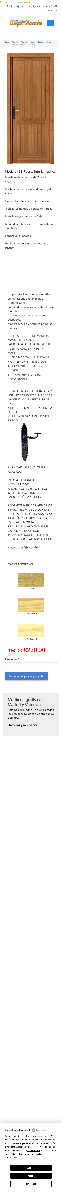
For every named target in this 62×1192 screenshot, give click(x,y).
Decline (31, 1176)
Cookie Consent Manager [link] (17, 1130)
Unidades (12, 659)
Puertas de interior (28, 42)
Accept (31, 1168)
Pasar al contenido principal (17, 2)
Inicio (7, 42)
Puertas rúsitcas (44, 42)
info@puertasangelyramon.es (29, 6)
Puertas (15, 42)
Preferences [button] (11, 1158)
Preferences (31, 1184)
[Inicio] (26, 23)
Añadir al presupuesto (26, 676)
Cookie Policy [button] (33, 1150)
